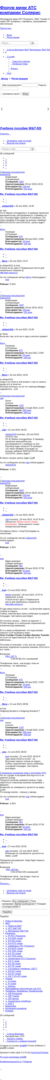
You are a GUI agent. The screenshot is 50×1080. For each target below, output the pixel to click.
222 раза (27, 189)
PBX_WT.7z (11, 656)
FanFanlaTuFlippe (39, 1052)
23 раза (26, 241)
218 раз (26, 186)
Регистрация (19, 78)
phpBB (23, 1046)
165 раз (27, 573)
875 (21, 236)
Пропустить (5, 28)
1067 (21, 182)
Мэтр (2, 229)
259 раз (27, 413)
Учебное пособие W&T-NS (20, 128)
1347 (21, 405)
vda (1, 398)
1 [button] (6, 160)
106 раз (27, 244)
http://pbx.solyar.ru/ (9, 273)
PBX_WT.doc (12, 869)
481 (21, 566)
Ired (7, 280)
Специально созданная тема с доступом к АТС (23, 773)
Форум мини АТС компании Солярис (20, 10)
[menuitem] (8, 35)
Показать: (7, 901)
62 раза (26, 571)
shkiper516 (5, 174)
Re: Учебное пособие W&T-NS (19, 194)
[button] (6, 158)
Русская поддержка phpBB (13, 1057)
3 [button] (6, 165)
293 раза (27, 410)
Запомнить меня (11, 94)
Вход (4, 78)
